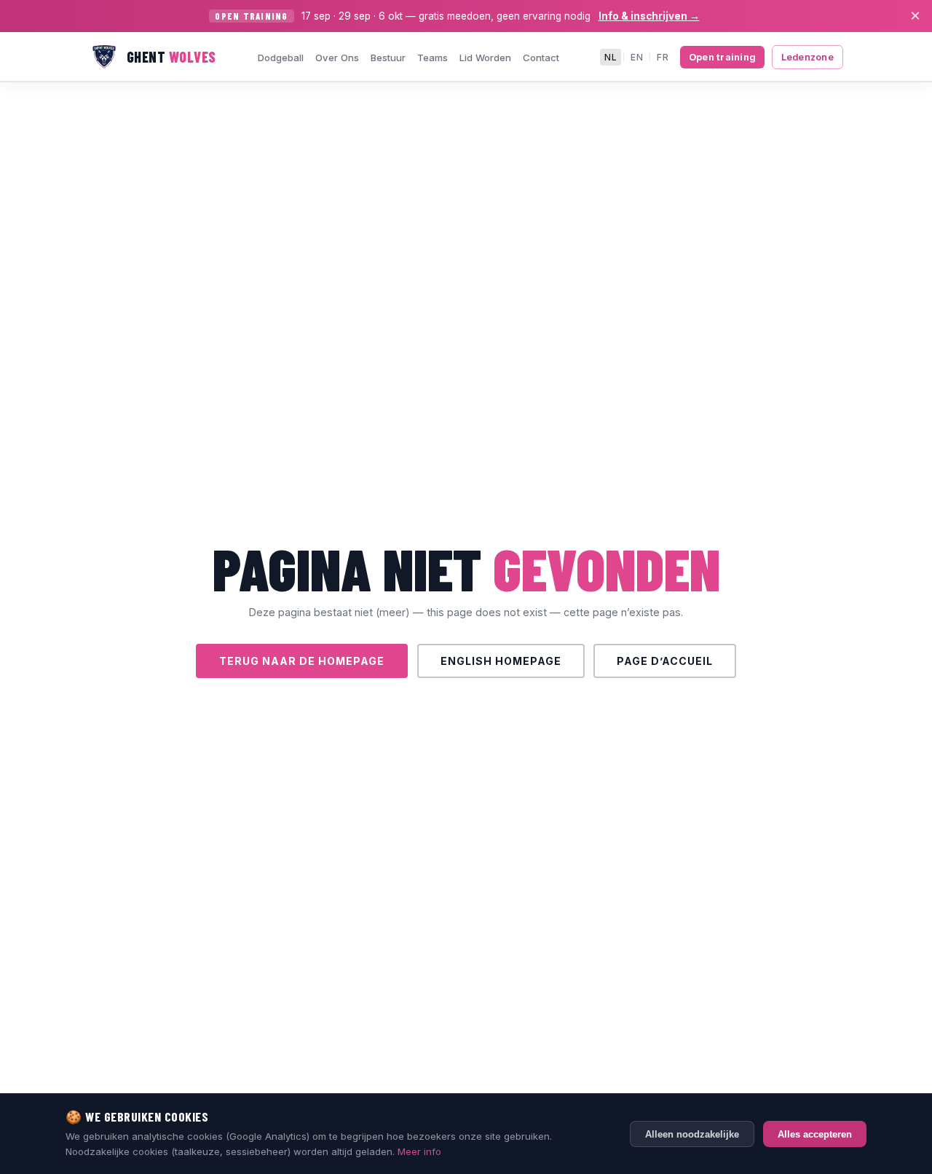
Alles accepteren (815, 1134)
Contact (541, 57)
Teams (432, 57)
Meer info (419, 1151)
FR (662, 57)
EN (637, 57)
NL (610, 57)
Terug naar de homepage (301, 661)
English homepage (501, 661)
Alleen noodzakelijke (692, 1134)
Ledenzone (807, 57)
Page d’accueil (665, 661)
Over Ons (337, 57)
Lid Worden (485, 57)
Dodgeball (281, 57)
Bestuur (388, 57)
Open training (722, 57)
